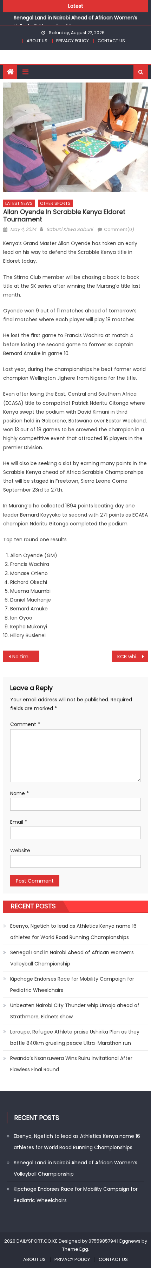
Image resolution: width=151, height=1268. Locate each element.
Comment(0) (119, 229)
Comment (25, 724)
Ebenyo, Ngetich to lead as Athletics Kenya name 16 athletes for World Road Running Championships (73, 931)
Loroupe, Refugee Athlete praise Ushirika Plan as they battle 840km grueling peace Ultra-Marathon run (74, 1037)
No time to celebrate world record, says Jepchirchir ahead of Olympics (25, 656)
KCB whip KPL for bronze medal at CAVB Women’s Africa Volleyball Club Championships (132, 656)
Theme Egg (75, 1249)
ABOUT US (37, 41)
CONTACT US (111, 41)
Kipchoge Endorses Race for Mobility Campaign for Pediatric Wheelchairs (72, 984)
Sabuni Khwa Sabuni (69, 229)
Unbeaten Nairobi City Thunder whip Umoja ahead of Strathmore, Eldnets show (74, 1011)
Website (20, 850)
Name (19, 793)
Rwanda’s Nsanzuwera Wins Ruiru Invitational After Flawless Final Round (71, 1064)
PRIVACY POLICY (72, 41)
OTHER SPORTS (55, 203)
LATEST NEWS (19, 203)
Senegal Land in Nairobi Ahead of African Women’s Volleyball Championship (72, 958)
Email (18, 821)
